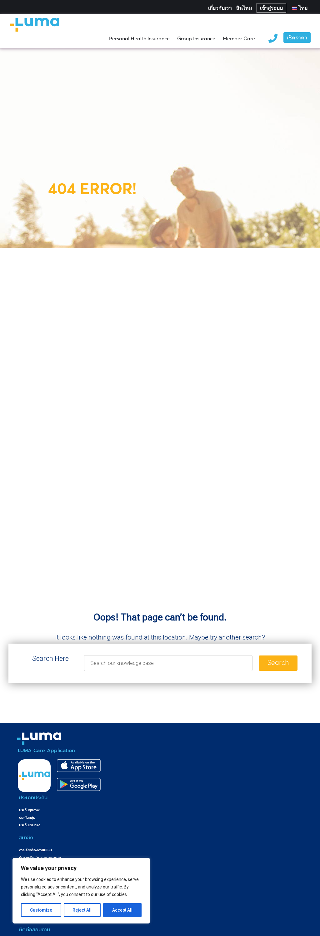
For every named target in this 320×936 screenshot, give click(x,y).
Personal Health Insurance (139, 38)
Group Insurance (196, 38)
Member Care (239, 38)
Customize (41, 910)
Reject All (82, 910)
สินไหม (244, 8)
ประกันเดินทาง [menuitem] (29, 825)
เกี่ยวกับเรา (220, 8)
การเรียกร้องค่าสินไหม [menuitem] (35, 850)
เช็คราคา (297, 38)
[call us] (272, 37)
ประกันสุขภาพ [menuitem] (29, 810)
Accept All (122, 910)
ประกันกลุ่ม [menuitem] (27, 817)
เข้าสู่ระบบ (271, 8)
